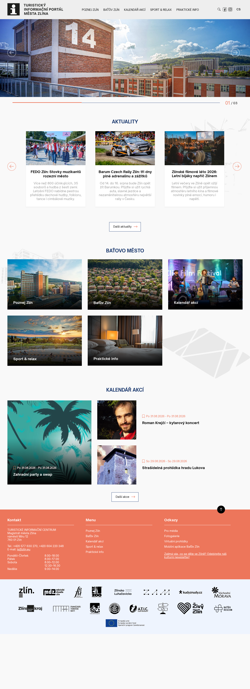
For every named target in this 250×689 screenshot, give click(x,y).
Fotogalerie (171, 536)
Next (233, 50)
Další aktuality (122, 226)
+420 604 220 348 (51, 546)
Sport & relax (161, 9)
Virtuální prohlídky (176, 541)
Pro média (171, 530)
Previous (9, 50)
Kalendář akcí (135, 9)
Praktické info (187, 9)
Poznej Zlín (90, 9)
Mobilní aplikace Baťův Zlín (181, 546)
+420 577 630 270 (25, 546)
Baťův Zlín (111, 9)
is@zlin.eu (23, 549)
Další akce (123, 496)
